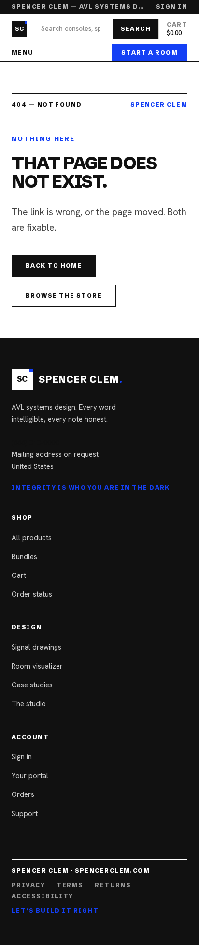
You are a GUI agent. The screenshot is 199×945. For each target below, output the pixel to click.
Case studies (32, 685)
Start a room (149, 52)
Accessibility (42, 896)
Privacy (28, 885)
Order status (32, 594)
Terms (70, 885)
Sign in (171, 6)
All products (32, 538)
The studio (29, 704)
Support (25, 814)
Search (136, 28)
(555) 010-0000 (35, 443)
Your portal (30, 776)
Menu (23, 52)
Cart (19, 575)
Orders (23, 794)
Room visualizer (37, 666)
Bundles (24, 557)
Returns (113, 885)
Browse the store (64, 295)
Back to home (54, 265)
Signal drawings (36, 647)
